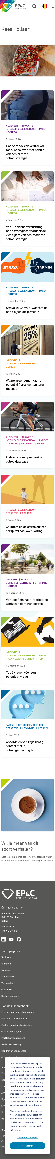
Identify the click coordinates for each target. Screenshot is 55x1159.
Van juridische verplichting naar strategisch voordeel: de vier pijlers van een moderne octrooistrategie (26, 233)
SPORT (40, 444)
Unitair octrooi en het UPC (15, 1018)
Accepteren (27, 1145)
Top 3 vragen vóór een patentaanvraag (21, 675)
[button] (53, 6)
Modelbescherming (11, 1044)
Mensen (5, 970)
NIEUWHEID (27, 444)
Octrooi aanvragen (11, 1031)
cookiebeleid (16, 1101)
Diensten (6, 964)
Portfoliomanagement (13, 1038)
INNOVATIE (27, 126)
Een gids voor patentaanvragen (17, 1012)
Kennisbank (7, 977)
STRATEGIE (12, 513)
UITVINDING (41, 583)
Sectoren (6, 957)
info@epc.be (7, 926)
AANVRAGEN (14, 659)
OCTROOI (12, 132)
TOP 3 (41, 659)
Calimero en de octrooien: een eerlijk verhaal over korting (26, 529)
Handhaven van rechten (13, 1051)
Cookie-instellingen (27, 1137)
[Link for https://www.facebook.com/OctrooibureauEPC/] (19, 940)
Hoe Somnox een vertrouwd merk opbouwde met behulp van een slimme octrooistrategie (25, 152)
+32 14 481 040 (9, 931)
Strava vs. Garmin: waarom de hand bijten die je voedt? (27, 310)
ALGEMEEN (12, 126)
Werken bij (7, 983)
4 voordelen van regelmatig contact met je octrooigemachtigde (24, 746)
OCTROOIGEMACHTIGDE (18, 583)
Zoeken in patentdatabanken (16, 1025)
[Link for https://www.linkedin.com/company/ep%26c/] (3, 940)
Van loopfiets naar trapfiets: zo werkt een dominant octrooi (27, 602)
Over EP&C (7, 990)
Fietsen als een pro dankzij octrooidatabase (24, 459)
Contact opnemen (10, 996)
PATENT (43, 129)
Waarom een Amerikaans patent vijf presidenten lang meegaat (25, 385)
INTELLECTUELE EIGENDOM (21, 129)
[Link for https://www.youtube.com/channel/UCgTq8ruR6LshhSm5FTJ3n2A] (11, 939)
